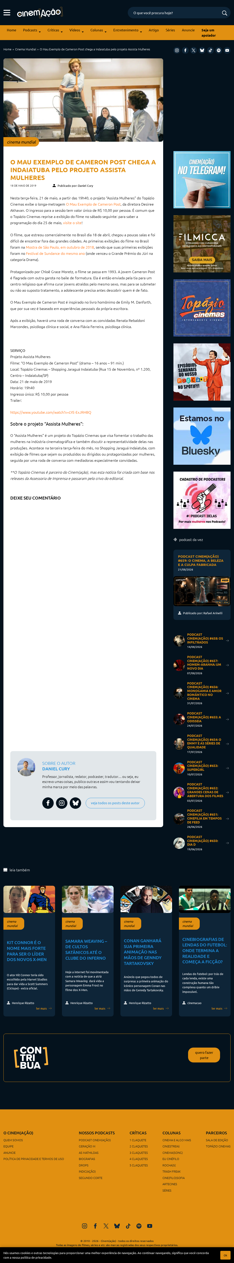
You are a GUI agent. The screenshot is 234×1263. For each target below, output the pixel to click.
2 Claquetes (139, 1146)
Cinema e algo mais (176, 1140)
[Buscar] (224, 13)
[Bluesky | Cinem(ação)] (202, 435)
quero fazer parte (204, 1055)
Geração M (87, 1146)
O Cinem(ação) (18, 1132)
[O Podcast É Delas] (202, 499)
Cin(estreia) (171, 1146)
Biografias (87, 1159)
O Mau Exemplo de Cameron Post (93, 203)
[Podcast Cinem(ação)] (202, 371)
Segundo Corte (90, 1178)
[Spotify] (218, 50)
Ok (225, 1255)
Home (11, 30)
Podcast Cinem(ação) (95, 1140)
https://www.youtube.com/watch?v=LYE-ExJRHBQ (50, 412)
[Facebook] (185, 50)
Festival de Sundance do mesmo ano (55, 253)
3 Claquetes (139, 1152)
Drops (83, 1165)
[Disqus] (83, 560)
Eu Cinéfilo (170, 1159)
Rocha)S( (169, 1165)
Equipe (8, 1146)
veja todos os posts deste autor (115, 803)
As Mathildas (88, 1152)
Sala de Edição (217, 1140)
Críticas (53, 30)
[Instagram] (176, 50)
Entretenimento (125, 30)
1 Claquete (138, 1140)
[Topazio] (202, 307)
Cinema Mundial (25, 49)
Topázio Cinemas (218, 1146)
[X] (193, 50)
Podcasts (30, 30)
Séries (170, 30)
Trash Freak (171, 1171)
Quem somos (13, 1140)
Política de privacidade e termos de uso (33, 1159)
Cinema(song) (172, 1152)
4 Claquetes (139, 1159)
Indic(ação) (87, 1171)
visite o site (72, 222)
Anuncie (188, 30)
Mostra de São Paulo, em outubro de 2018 (60, 247)
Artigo (154, 30)
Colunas (96, 30)
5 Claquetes (139, 1165)
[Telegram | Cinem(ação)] (202, 179)
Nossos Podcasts (97, 1132)
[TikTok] (210, 50)
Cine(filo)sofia (173, 1178)
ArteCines (169, 1184)
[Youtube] (227, 50)
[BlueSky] (202, 50)
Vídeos (74, 30)
